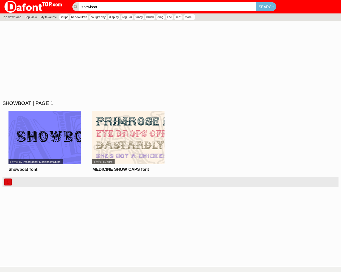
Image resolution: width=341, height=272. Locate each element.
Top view (31, 17)
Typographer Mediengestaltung (41, 161)
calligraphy (98, 17)
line (169, 17)
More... (189, 17)
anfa (109, 161)
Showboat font (22, 169)
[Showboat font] (44, 137)
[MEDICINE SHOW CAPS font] (128, 137)
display (114, 17)
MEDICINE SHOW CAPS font (120, 169)
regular (127, 17)
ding (161, 17)
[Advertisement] (150, 61)
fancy (139, 17)
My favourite (48, 17)
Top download (11, 17)
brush (150, 17)
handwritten (79, 17)
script (64, 17)
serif (178, 17)
